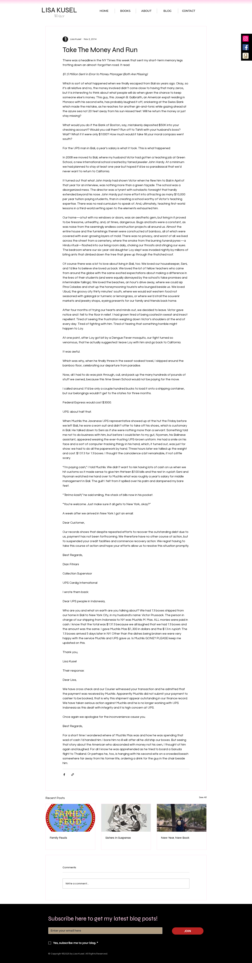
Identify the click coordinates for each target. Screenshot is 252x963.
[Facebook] (246, 47)
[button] (125, 11)
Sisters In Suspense (118, 838)
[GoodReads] (246, 56)
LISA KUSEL (59, 10)
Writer (59, 15)
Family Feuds (58, 838)
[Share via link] (72, 774)
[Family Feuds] (70, 818)
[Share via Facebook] (64, 774)
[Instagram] (246, 39)
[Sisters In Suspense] (126, 818)
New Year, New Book (175, 838)
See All (203, 797)
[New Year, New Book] (181, 818)
